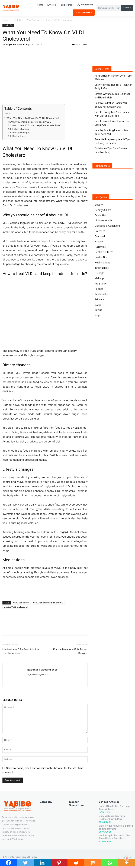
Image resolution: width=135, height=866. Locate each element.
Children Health (103, 220)
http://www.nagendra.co (38, 674)
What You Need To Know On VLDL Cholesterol (33, 118)
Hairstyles (100, 246)
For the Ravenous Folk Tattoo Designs (70, 651)
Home (5, 20)
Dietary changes (20, 129)
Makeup (99, 278)
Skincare (99, 299)
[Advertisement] (45, 589)
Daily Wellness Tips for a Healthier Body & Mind (113, 86)
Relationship (101, 294)
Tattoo (98, 309)
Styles (98, 304)
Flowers (99, 241)
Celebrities (100, 215)
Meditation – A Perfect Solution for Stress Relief (20, 651)
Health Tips (17, 20)
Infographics (102, 267)
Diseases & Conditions (107, 225)
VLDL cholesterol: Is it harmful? (48, 602)
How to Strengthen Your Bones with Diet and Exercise (112, 114)
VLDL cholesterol (21, 602)
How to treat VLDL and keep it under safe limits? (36, 125)
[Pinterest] (22, 52)
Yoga (97, 315)
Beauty (99, 204)
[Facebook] (5, 52)
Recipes (99, 288)
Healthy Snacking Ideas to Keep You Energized (112, 132)
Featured (100, 236)
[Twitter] (14, 52)
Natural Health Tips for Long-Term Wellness (113, 77)
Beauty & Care (103, 210)
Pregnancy (101, 283)
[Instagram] (118, 858)
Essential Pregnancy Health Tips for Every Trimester (112, 141)
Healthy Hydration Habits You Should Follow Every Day (111, 105)
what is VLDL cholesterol (16, 607)
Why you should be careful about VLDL (31, 122)
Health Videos (102, 262)
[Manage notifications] (127, 858)
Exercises (100, 231)
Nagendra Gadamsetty (18, 44)
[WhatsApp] (30, 52)
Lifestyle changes (21, 132)
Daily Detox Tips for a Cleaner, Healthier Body (111, 150)
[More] (38, 52)
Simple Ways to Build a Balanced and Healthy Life (112, 95)
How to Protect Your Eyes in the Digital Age (112, 123)
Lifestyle (99, 273)
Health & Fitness (104, 252)
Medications (18, 136)
